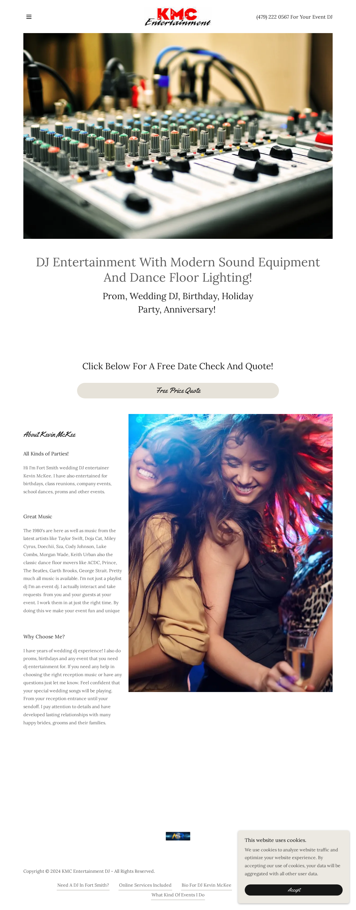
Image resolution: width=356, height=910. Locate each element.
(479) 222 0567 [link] (272, 17)
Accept (294, 890)
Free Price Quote (177, 390)
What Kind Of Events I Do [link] (178, 894)
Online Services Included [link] (145, 885)
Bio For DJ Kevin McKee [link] (206, 885)
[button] (28, 16)
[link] (178, 16)
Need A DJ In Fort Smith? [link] (83, 885)
